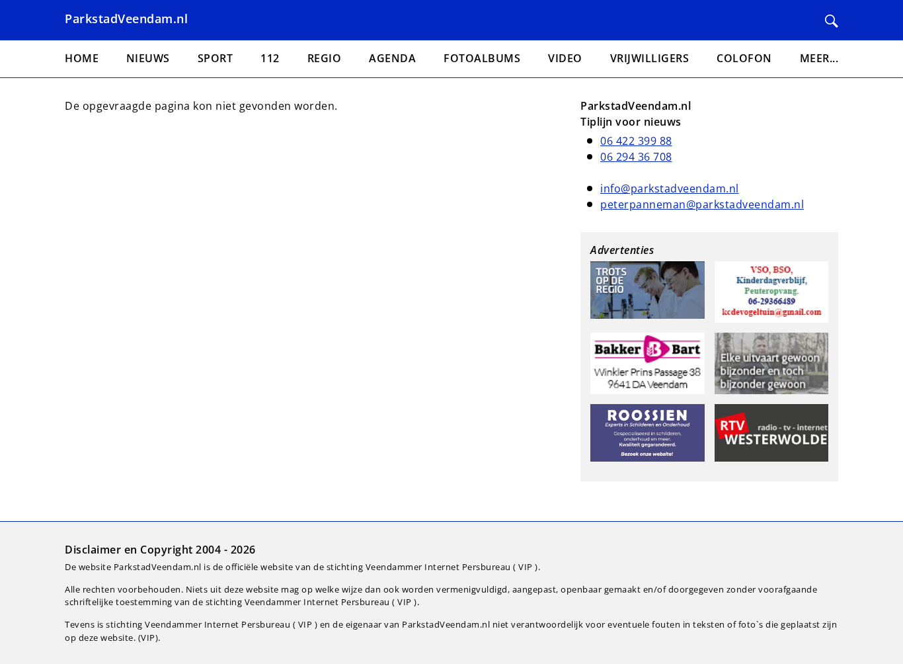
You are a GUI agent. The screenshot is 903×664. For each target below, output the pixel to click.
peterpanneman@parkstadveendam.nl (702, 204)
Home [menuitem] (81, 58)
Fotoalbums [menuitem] (482, 58)
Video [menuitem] (565, 58)
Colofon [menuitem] (744, 58)
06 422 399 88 (636, 141)
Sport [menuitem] (215, 58)
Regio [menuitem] (324, 58)
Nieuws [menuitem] (148, 58)
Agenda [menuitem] (392, 58)
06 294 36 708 (636, 156)
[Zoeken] (831, 21)
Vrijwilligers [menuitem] (649, 58)
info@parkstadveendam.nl (669, 188)
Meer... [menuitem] (819, 58)
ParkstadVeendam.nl (126, 18)
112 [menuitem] (270, 58)
